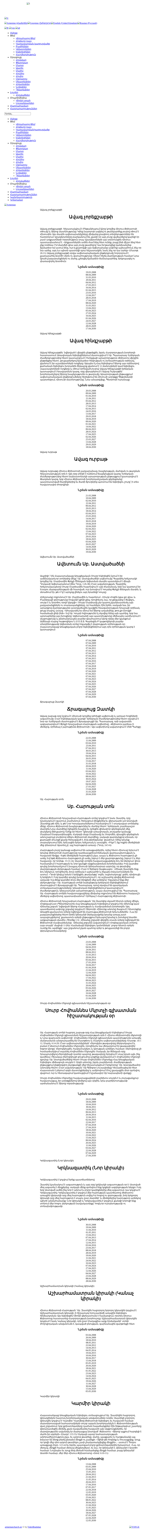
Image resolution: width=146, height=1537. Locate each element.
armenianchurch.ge (13, 1527)
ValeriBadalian (34, 1527)
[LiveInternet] (134, 1527)
